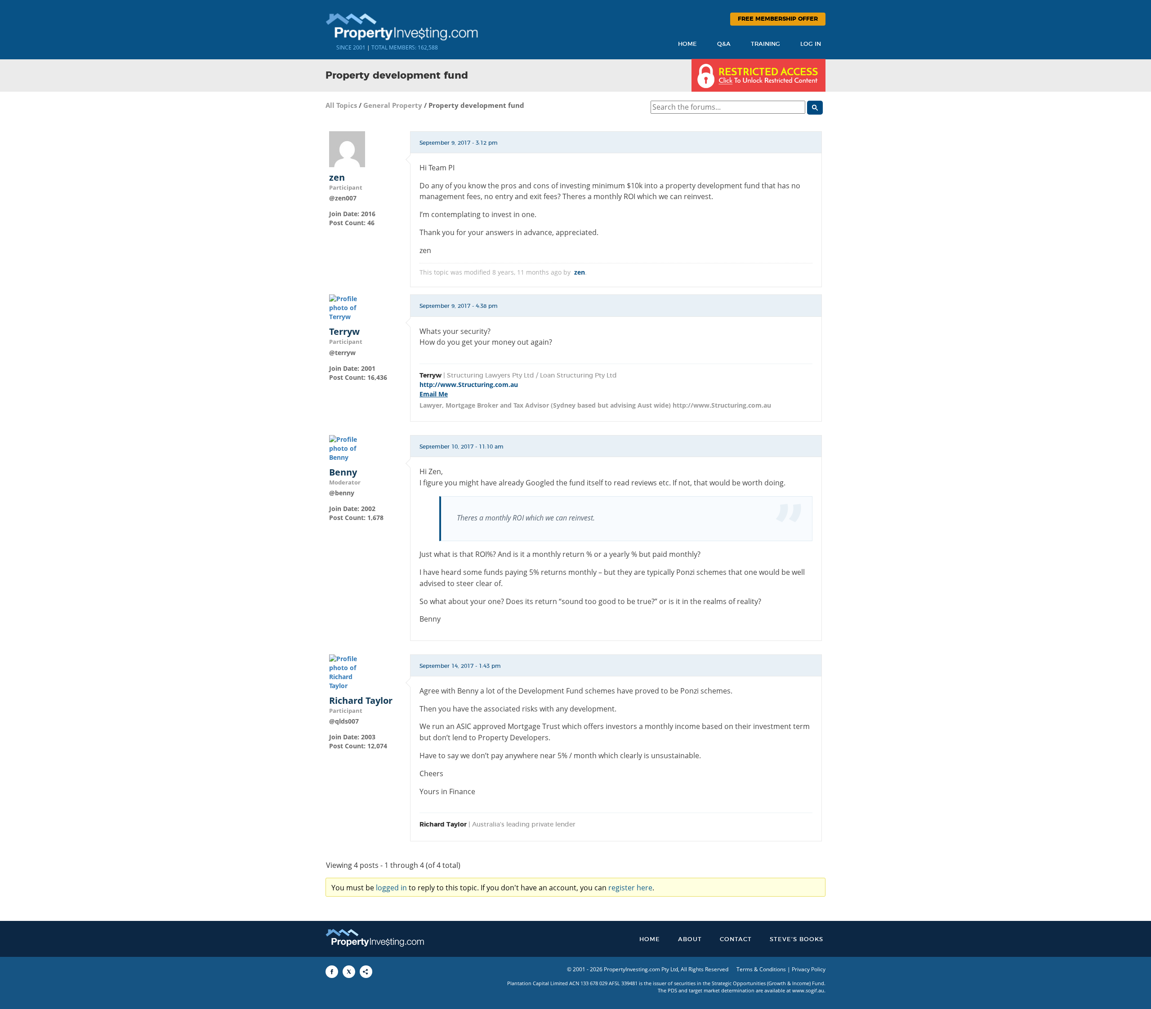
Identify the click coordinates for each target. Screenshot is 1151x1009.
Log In (810, 44)
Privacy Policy (808, 969)
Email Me (433, 394)
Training (765, 44)
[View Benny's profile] (347, 447)
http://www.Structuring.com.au (468, 384)
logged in (391, 888)
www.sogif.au (808, 990)
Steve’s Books (796, 939)
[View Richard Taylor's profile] (347, 671)
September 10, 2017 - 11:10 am (461, 446)
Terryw (344, 332)
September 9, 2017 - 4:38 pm (458, 306)
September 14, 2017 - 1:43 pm (460, 666)
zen (337, 177)
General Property (392, 105)
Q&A (724, 44)
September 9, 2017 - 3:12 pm (458, 143)
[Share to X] (349, 971)
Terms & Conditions (761, 969)
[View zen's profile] (347, 148)
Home (687, 44)
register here (630, 888)
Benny (343, 472)
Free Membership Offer (778, 19)
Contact (736, 939)
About (690, 939)
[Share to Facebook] (332, 971)
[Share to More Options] (366, 971)
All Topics (341, 105)
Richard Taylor (361, 701)
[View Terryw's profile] (347, 307)
